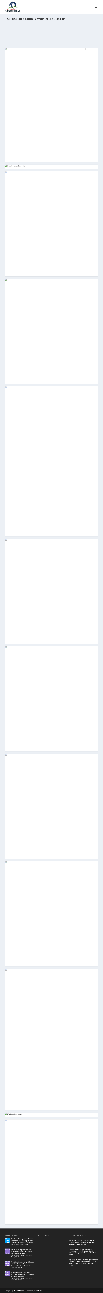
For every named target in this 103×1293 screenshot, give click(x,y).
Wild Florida (18, 1257)
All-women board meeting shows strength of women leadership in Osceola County (46, 27)
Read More (12, 39)
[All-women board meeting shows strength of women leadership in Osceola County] (46, 23)
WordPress (38, 1291)
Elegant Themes (19, 1291)
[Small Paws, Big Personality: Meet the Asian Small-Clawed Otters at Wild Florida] (7, 1251)
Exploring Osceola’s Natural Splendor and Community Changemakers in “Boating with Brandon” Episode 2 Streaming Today (83, 1262)
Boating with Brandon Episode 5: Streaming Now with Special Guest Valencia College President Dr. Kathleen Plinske (82, 1252)
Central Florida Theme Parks (21, 1256)
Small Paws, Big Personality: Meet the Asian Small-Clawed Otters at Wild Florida (21, 1251)
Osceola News (19, 31)
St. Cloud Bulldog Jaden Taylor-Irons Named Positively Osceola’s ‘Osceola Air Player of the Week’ (22, 1240)
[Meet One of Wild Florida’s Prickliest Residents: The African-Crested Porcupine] (7, 1273)
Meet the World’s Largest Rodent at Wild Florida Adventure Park (22, 1263)
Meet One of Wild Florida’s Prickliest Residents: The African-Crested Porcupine (22, 1274)
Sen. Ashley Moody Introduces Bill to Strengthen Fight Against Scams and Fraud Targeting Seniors (82, 1242)
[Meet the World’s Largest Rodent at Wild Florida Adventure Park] (7, 1263)
